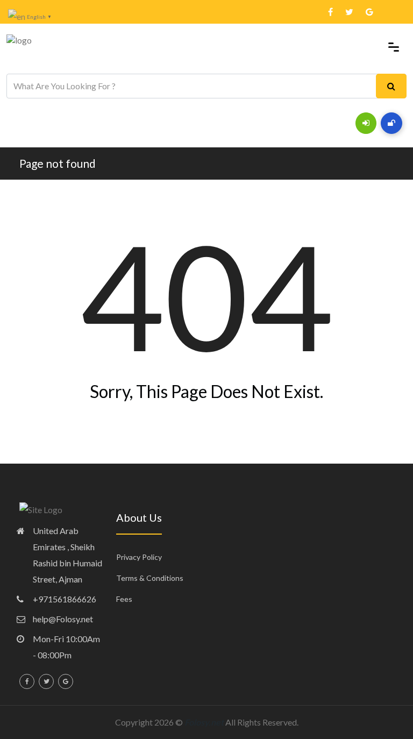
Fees (124, 598)
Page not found (57, 163)
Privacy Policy (139, 557)
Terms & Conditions (149, 577)
